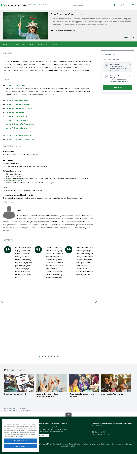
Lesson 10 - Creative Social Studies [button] (19, 132)
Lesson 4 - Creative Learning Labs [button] (19, 108)
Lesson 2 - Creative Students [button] (17, 101)
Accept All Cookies (20, 441)
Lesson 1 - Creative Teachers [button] (17, 85)
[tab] (47, 85)
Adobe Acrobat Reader (14, 181)
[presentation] (33, 4)
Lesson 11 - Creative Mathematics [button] (19, 136)
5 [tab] (52, 357)
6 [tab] (55, 357)
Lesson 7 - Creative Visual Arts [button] (17, 120)
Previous (2, 301)
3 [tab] (46, 357)
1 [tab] (40, 357)
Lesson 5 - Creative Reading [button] (16, 112)
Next (96, 301)
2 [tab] (43, 357)
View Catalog (43, 436)
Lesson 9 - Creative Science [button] (16, 128)
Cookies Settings (20, 446)
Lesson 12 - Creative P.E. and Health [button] (20, 140)
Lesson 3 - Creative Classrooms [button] (18, 104)
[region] (20, 435)
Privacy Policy (71, 446)
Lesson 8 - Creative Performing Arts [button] (20, 124)
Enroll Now (118, 88)
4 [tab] (49, 357)
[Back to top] (68, 414)
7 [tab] (58, 357)
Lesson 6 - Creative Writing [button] (16, 116)
